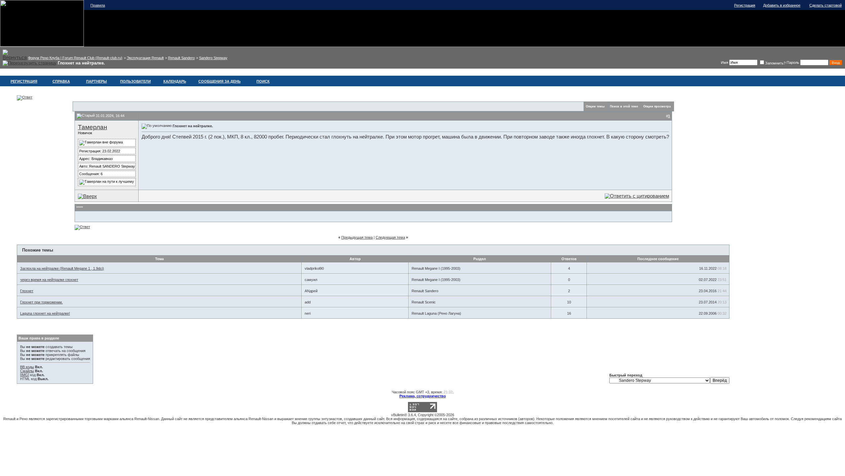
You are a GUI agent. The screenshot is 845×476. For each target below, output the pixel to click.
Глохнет (26, 291)
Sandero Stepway (213, 58)
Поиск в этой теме (624, 106)
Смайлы (27, 371)
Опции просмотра (657, 106)
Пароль (793, 62)
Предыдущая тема (357, 237)
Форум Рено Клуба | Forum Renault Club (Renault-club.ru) (75, 58)
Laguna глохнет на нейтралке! (45, 313)
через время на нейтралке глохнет (49, 280)
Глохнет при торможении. (41, 302)
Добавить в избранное (781, 5)
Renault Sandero (181, 58)
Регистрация (744, 5)
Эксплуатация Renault (145, 58)
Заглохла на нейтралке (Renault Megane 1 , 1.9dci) (62, 268)
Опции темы (595, 106)
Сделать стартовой (825, 5)
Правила (97, 5)
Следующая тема (390, 237)
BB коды (27, 367)
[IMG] (24, 375)
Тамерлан (92, 127)
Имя (724, 62)
